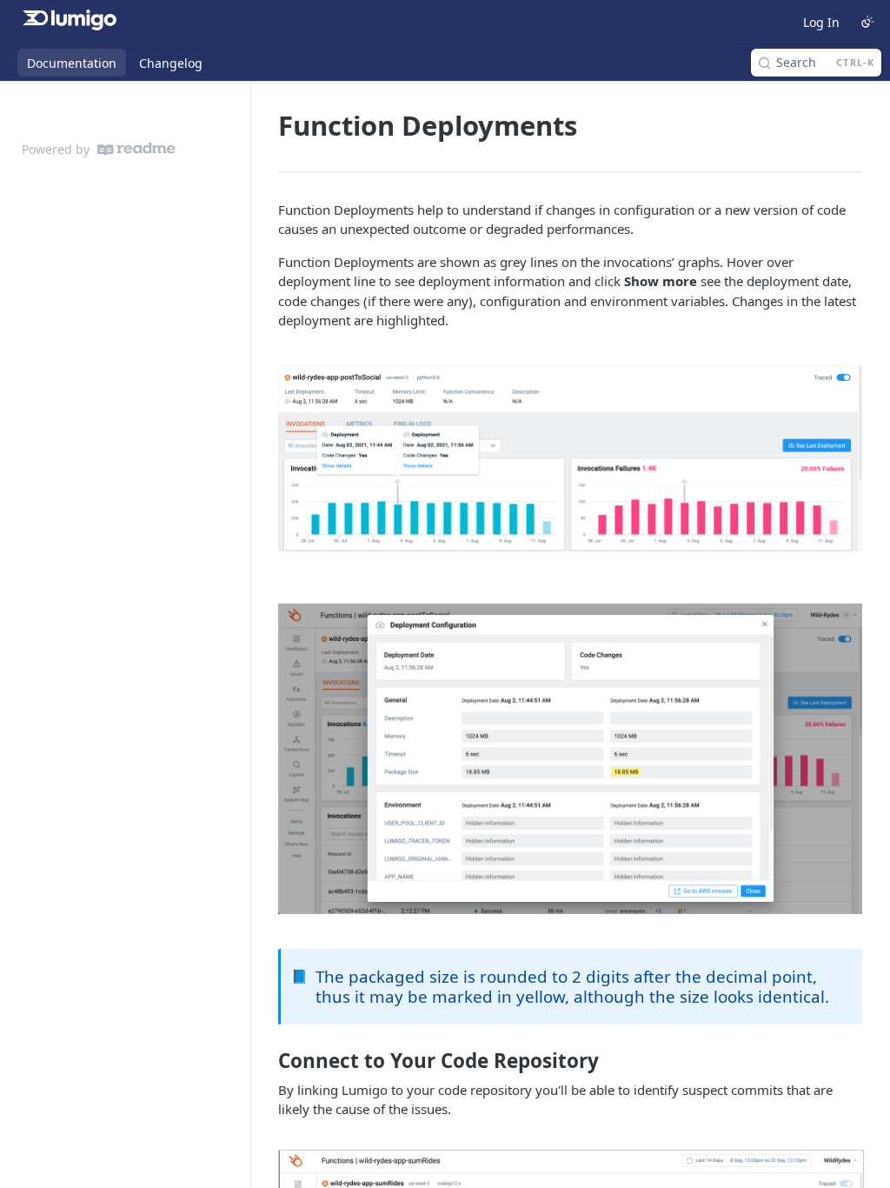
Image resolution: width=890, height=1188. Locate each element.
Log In (821, 22)
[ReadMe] (136, 149)
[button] (570, 458)
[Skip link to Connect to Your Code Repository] (266, 1061)
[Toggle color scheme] (867, 22)
